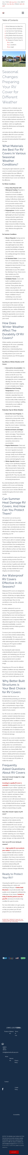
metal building (15, 921)
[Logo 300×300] (3, 12)
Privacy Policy (5, 1145)
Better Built (6, 919)
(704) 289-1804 (10, 4)
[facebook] (3, 1089)
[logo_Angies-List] (23, 958)
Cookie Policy (12, 1145)
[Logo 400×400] (2, 1043)
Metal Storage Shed (19, 920)
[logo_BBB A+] (4, 958)
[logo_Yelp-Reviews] (17, 958)
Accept (14, 1152)
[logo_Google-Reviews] (11, 958)
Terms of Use (20, 1143)
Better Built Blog (10, 920)
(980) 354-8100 (13, 2)
